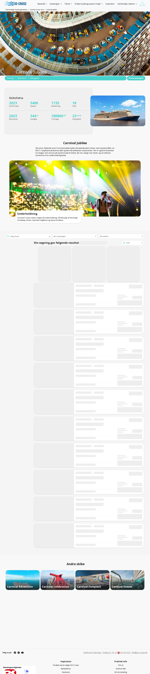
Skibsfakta (22, 78)
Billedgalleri (35, 78)
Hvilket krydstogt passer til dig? (88, 4)
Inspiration (110, 4)
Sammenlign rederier (126, 4)
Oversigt (10, 78)
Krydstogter (55, 4)
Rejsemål (41, 4)
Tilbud (67, 4)
